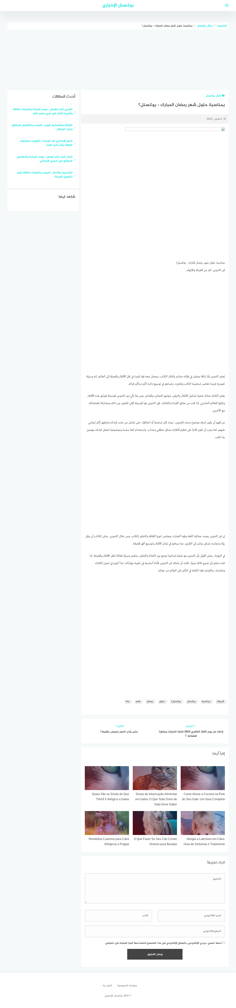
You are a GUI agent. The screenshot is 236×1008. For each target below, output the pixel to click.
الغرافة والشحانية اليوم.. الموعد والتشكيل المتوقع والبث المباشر (42, 127)
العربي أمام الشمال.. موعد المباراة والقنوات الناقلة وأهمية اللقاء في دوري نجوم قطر (42, 112)
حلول (162, 702)
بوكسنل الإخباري (118, 5)
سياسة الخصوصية (127, 986)
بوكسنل (191, 702)
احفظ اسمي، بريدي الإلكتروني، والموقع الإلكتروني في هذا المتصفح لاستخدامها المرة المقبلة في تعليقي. (163, 943)
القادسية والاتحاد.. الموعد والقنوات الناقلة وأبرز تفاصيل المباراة (44, 175)
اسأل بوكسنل (213, 96)
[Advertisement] (118, 57)
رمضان (150, 702)
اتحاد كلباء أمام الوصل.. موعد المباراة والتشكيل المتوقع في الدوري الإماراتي (44, 159)
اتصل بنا (107, 986)
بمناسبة (206, 702)
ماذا (127, 702)
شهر (138, 702)
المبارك (220, 702)
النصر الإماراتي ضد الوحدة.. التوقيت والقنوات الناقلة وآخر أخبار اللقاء (46, 143)
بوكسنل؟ (176, 702)
